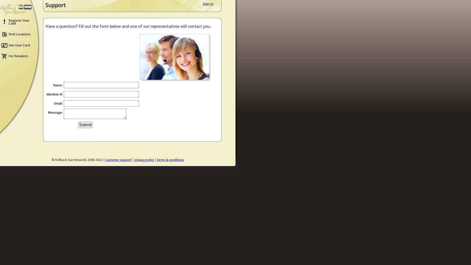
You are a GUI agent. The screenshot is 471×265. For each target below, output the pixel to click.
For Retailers (18, 56)
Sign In (208, 3)
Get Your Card (19, 45)
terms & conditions (170, 160)
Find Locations (20, 34)
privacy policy (144, 160)
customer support (118, 160)
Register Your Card (19, 22)
